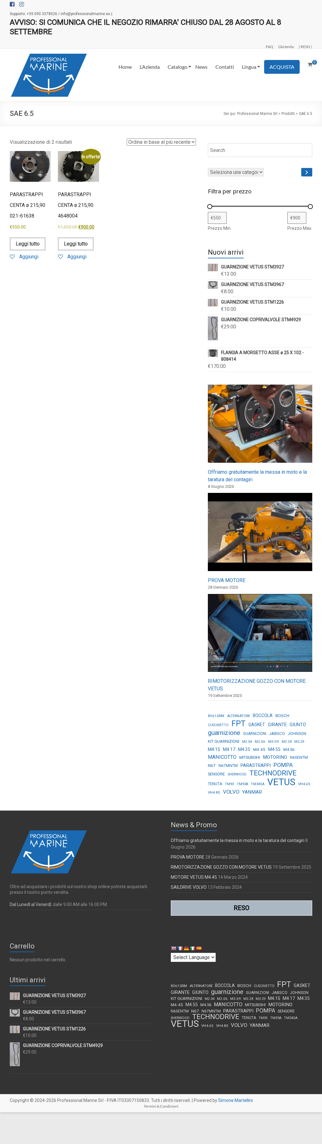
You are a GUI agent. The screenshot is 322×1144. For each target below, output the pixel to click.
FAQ (269, 46)
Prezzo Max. (299, 228)
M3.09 (273, 741)
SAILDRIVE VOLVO (189, 887)
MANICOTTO (222, 757)
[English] (173, 948)
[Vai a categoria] (306, 172)
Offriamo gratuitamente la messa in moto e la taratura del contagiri (237, 840)
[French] (180, 948)
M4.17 (229, 749)
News (201, 67)
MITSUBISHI (249, 757)
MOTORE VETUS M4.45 (194, 877)
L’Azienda (286, 46)
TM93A (242, 784)
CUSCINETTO (218, 725)
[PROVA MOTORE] (260, 535)
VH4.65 (304, 784)
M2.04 (247, 742)
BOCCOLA (263, 715)
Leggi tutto (28, 244)
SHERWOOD (237, 774)
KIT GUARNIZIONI (223, 741)
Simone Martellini (235, 1100)
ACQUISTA (281, 67)
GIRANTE (277, 724)
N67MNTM (228, 766)
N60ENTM (299, 757)
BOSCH (282, 715)
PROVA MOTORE (226, 580)
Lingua (249, 67)
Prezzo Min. (219, 228)
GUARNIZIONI (254, 733)
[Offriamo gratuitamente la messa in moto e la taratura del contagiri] (260, 426)
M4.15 (214, 749)
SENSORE (216, 774)
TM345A (257, 784)
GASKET (256, 724)
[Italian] (192, 948)
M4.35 (244, 749)
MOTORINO (275, 757)
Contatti (224, 67)
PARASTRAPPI (256, 765)
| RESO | (305, 46)
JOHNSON (297, 733)
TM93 (229, 784)
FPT (238, 723)
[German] (186, 948)
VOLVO (231, 792)
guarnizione (224, 733)
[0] (310, 65)
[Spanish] (199, 948)
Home (125, 67)
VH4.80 (214, 792)
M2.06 (260, 741)
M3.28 (286, 742)
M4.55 (274, 749)
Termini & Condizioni (161, 1106)
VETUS (281, 782)
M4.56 (288, 749)
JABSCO (277, 733)
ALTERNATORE (238, 716)
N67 (212, 765)
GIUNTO (298, 724)
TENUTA (215, 784)
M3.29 (299, 742)
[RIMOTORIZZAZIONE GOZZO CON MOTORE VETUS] (260, 636)
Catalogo (177, 67)
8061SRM (216, 716)
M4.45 (259, 749)
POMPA (283, 765)
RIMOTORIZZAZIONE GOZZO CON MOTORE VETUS (221, 867)
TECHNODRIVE (273, 773)
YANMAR (252, 792)
